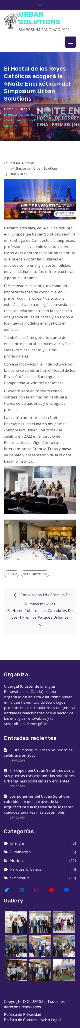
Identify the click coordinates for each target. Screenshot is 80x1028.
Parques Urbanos (25, 869)
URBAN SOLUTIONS (39, 18)
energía (11, 574)
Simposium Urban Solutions (36, 168)
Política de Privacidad (22, 1014)
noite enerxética (34, 574)
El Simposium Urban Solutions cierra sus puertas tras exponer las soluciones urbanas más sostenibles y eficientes (39, 776)
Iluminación (20, 851)
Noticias (28, 163)
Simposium (20, 878)
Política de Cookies (20, 1019)
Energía (14, 163)
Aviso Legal (51, 1019)
